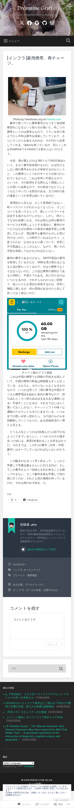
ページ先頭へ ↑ (37, 783)
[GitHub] (44, 22)
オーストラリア (32, 570)
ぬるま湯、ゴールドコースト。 (30, 584)
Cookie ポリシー (13, 794)
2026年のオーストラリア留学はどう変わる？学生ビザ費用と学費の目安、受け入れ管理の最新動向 (38, 705)
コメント (53, 644)
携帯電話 (32, 575)
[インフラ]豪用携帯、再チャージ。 (36, 60)
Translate (28, 766)
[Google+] (37, 22)
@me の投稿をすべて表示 (41, 549)
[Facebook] (29, 22)
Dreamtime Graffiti (37, 8)
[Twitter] (22, 22)
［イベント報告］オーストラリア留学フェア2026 (34, 717)
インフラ (18, 570)
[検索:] (37, 668)
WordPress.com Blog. (37, 780)
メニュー (13, 41)
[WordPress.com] (52, 22)
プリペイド (19, 575)
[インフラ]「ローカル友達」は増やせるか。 (36, 590)
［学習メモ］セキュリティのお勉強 (26, 712)
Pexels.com (54, 119)
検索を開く (67, 41)
